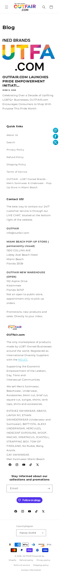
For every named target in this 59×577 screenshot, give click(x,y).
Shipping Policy (16, 164)
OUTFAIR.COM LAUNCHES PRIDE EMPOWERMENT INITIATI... (25, 81)
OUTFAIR (27, 556)
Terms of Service (17, 171)
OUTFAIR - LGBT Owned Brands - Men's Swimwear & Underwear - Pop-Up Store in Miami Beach (29, 183)
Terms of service (22, 565)
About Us (12, 135)
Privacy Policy (15, 149)
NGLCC (23, 359)
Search (11, 142)
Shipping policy (41, 565)
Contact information (31, 570)
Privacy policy (43, 560)
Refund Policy (15, 157)
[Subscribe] (48, 488)
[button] (6, 7)
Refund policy (26, 560)
